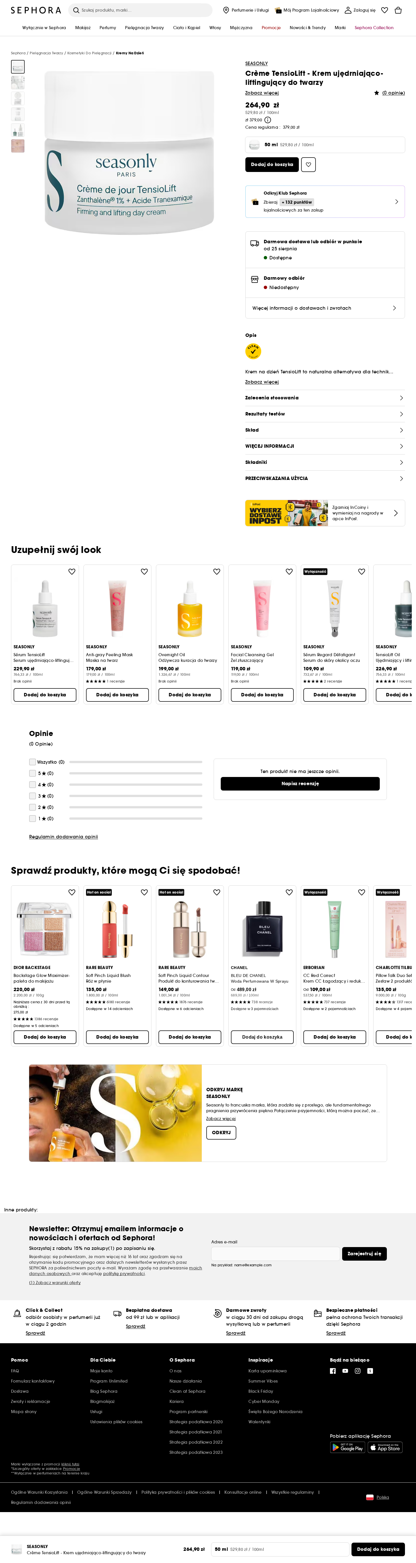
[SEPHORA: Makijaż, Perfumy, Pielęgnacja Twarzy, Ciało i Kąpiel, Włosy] (36, 10)
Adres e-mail (224, 1242)
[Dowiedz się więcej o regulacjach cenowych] (267, 119)
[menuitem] (245, 10)
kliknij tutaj (70, 1464)
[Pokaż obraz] (18, 67)
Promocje (71, 1469)
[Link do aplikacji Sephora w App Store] (385, 1447)
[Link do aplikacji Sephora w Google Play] (347, 1447)
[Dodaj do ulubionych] (71, 571)
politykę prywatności (124, 1273)
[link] (300, 784)
